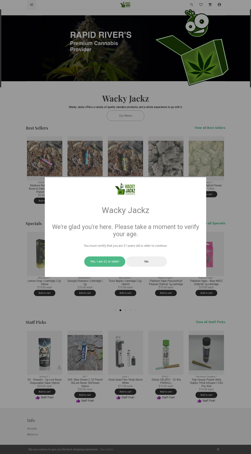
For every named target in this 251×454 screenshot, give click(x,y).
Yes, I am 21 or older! (104, 261)
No (146, 261)
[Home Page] (125, 189)
